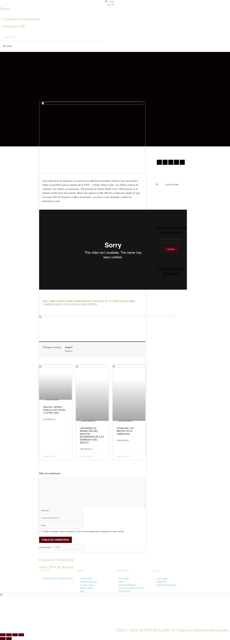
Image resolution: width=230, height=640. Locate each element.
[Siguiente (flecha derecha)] (9, 638)
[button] (1, 1)
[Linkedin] (176, 162)
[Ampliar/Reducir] (3, 634)
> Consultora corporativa (20, 19)
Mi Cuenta (7, 46)
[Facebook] (165, 162)
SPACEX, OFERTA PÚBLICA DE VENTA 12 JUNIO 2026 (54, 410)
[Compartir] (15, 634)
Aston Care (9, 37)
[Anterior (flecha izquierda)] (3, 638)
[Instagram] (159, 162)
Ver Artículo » (49, 419)
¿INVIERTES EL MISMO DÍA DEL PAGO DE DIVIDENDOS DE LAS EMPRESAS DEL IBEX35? (92, 435)
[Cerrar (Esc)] (21, 634)
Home (5, 9)
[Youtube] (182, 162)
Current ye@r (45, 547)
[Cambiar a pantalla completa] (9, 634)
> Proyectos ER (12, 26)
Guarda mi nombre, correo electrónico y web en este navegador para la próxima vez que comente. (83, 531)
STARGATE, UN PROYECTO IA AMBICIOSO (125, 431)
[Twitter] (170, 162)
